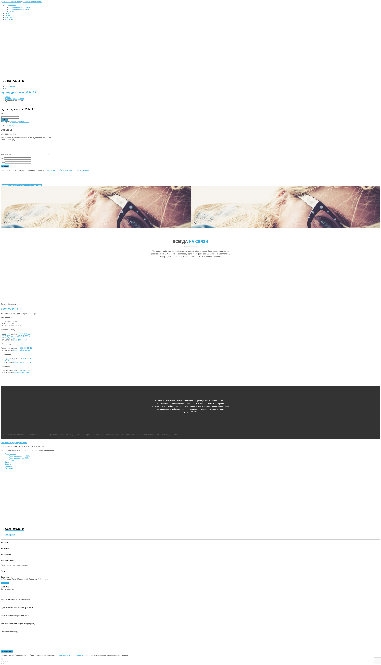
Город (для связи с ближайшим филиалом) (17, 607)
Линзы (11, 11)
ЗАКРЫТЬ (5, 587)
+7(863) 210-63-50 (8, 336)
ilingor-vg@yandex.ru (21, 350)
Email (3, 162)
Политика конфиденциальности (14, 443)
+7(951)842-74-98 (8, 338)
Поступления (10, 5)
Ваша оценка (6, 140)
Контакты (9, 19)
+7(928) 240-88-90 (24, 370)
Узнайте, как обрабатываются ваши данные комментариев (70, 170)
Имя (2, 158)
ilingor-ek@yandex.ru (21, 372)
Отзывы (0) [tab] (9, 125)
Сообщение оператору (9, 631)
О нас (7, 13)
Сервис (8, 15)
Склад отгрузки (6, 577)
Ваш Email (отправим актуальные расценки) (18, 623)
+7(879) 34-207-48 (24, 358)
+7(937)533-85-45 (24, 348)
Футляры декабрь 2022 (14, 99)
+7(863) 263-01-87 (23, 336)
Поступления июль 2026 (19, 9)
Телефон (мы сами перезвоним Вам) (15, 615)
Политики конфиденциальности (70, 655)
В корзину (5, 119)
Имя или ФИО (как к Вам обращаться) (15, 599)
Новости (8, 17)
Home (7, 97)
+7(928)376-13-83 (8, 360)
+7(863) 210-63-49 (25, 334)
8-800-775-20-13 (9, 309)
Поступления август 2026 (19, 7)
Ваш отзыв (6, 154)
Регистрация (10, 86)
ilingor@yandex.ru (20, 340)
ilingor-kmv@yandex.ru (22, 362)
